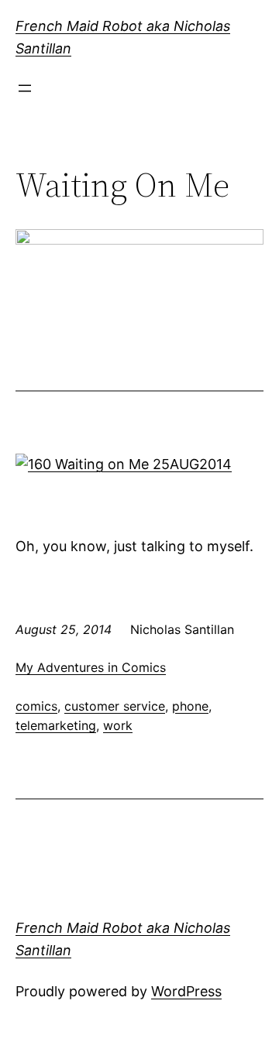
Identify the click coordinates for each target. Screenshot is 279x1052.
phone (190, 706)
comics (36, 706)
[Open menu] (25, 88)
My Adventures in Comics (91, 667)
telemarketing (56, 725)
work (118, 725)
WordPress (186, 991)
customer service (114, 706)
